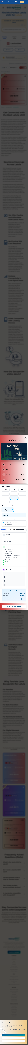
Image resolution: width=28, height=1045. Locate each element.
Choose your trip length (7, 505)
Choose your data (6, 486)
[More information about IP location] (8, 539)
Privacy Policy (11, 1030)
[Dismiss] (26, 2)
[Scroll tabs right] (26, 529)
